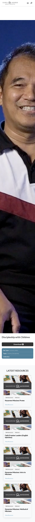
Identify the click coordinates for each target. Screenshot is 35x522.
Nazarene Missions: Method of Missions (16, 510)
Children (9, 353)
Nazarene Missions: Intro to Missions (15, 473)
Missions (17, 397)
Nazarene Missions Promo (14, 400)
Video (16, 350)
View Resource (9, 404)
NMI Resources (9, 397)
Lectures (11, 350)
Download (17, 344)
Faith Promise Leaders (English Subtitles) (16, 436)
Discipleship (15, 353)
